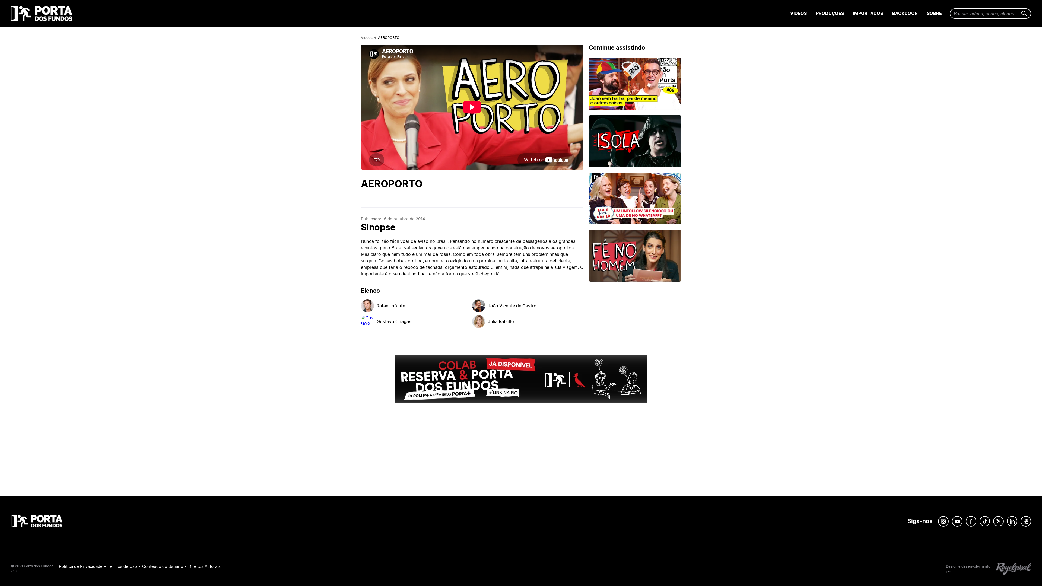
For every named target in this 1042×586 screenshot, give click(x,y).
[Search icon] (1024, 14)
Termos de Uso (122, 566)
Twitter (998, 521)
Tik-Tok (985, 521)
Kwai (1026, 521)
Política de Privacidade (81, 566)
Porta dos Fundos (43, 13)
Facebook (971, 521)
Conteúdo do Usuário (162, 566)
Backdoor (905, 13)
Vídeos (798, 13)
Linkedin (1012, 521)
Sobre (934, 13)
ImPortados (868, 13)
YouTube (957, 521)
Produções (830, 13)
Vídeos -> (369, 37)
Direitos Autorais (204, 566)
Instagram (943, 521)
